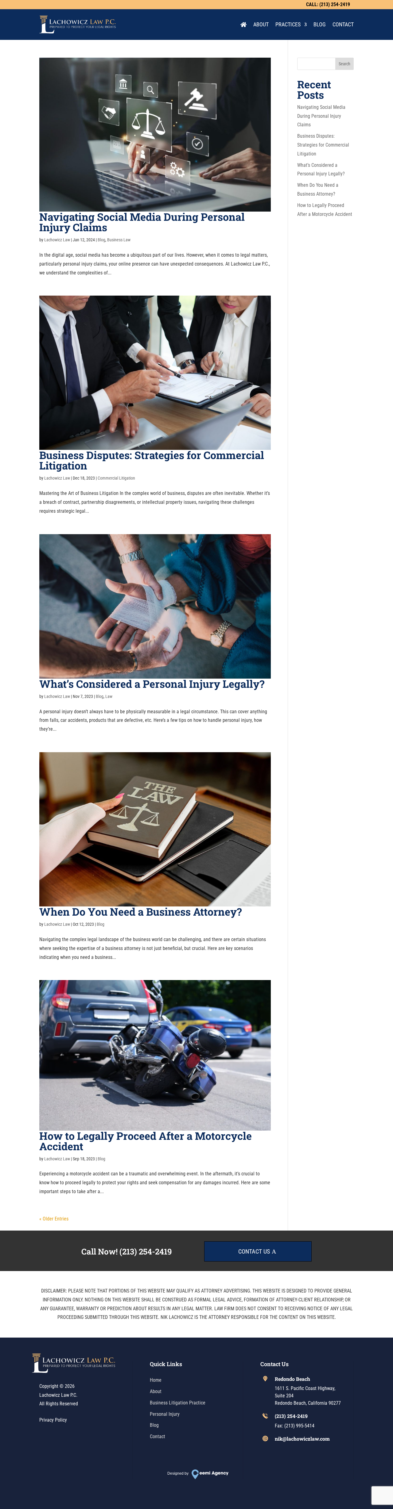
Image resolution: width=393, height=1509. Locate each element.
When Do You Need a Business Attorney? (140, 911)
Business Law (118, 239)
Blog (319, 24)
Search (344, 63)
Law (108, 696)
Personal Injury (165, 1414)
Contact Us (254, 1251)
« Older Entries (53, 1219)
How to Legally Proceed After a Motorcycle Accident (145, 1141)
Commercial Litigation (116, 478)
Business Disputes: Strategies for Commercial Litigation (151, 460)
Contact (343, 24)
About (261, 24)
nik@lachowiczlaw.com (302, 1438)
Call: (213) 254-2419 (328, 4)
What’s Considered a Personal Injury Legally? (151, 684)
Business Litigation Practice (177, 1403)
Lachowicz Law (57, 239)
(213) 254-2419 (145, 1251)
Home (155, 1380)
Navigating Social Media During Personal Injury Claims (142, 222)
